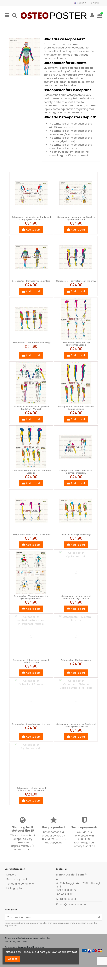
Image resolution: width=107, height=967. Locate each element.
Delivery (11, 874)
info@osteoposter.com (73, 904)
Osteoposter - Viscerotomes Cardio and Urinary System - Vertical (76, 725)
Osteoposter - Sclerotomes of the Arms (31, 534)
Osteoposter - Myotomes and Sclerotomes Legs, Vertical (76, 597)
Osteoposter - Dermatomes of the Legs (31, 342)
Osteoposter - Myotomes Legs (76, 534)
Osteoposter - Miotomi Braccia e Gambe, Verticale (31, 471)
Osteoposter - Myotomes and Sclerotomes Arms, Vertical (31, 789)
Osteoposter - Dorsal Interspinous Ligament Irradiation (75, 471)
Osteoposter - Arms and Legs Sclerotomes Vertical (76, 343)
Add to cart (33, 229)
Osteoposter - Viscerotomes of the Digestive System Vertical (31, 597)
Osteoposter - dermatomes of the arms (76, 281)
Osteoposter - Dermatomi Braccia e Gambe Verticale (76, 407)
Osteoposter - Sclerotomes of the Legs (31, 724)
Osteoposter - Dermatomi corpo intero (31, 281)
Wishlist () (97, 3)
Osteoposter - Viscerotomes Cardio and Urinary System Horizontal (31, 218)
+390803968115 (68, 899)
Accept (12, 959)
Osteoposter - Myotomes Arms (76, 660)
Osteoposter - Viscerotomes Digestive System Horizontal (76, 218)
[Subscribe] (98, 917)
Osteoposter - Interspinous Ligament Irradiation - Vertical (31, 407)
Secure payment (16, 879)
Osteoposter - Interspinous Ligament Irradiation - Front (31, 661)
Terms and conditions (20, 883)
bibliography (14, 888)
